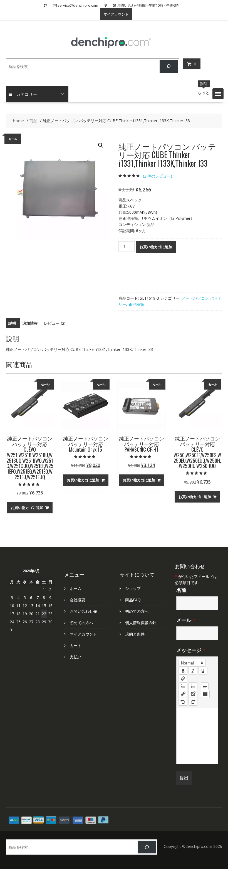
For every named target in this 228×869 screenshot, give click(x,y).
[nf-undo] (183, 702)
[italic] (193, 670)
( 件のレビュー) (157, 176)
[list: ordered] (183, 686)
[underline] (203, 670)
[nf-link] (183, 694)
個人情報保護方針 (140, 622)
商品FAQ (133, 599)
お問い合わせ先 (83, 611)
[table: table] (205, 694)
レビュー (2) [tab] (54, 323)
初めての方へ (81, 622)
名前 (181, 590)
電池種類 (136, 304)
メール (185, 620)
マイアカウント (116, 14)
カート (75, 645)
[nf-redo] (193, 702)
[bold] (183, 670)
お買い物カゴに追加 (156, 246)
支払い (75, 656)
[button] (218, 93)
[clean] (183, 678)
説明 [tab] (12, 323)
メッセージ (190, 650)
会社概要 (77, 599)
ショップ (133, 588)
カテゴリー (26, 94)
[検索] (169, 66)
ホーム (75, 588)
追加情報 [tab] (30, 323)
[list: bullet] (193, 686)
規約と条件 (135, 634)
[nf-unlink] (193, 694)
